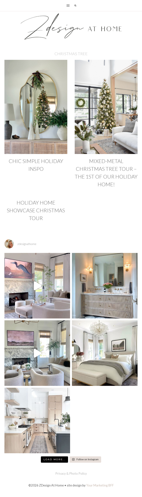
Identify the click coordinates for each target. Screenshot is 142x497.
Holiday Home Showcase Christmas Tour (36, 210)
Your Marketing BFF (100, 485)
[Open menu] (68, 5)
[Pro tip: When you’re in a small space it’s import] (105, 353)
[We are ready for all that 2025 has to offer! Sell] (37, 285)
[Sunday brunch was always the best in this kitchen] (37, 420)
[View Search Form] (75, 6)
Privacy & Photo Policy (71, 473)
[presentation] (35, 107)
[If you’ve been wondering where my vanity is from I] (105, 285)
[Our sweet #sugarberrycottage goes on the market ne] (37, 353)
